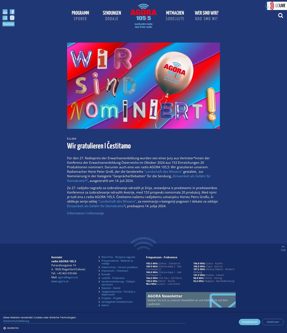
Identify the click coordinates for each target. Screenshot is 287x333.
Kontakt (105, 274)
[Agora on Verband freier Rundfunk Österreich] (4, 17)
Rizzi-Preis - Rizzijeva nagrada (118, 257)
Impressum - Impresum (114, 270)
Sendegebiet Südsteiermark (117, 301)
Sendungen (112, 16)
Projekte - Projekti (111, 298)
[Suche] (280, 15)
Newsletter (8, 23)
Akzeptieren (250, 322)
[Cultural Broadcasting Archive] (5, 11)
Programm (80, 16)
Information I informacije (85, 213)
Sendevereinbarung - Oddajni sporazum (118, 283)
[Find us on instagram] (12, 18)
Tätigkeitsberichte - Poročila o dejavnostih (118, 293)
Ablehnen (273, 322)
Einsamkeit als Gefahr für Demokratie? (96, 206)
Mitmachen (175, 16)
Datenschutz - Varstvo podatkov (119, 267)
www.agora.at (59, 281)
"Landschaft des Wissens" (163, 171)
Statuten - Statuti (110, 288)
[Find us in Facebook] (12, 12)
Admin (105, 305)
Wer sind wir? (206, 16)
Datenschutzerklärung (16, 321)
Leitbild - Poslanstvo (113, 278)
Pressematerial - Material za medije (117, 262)
